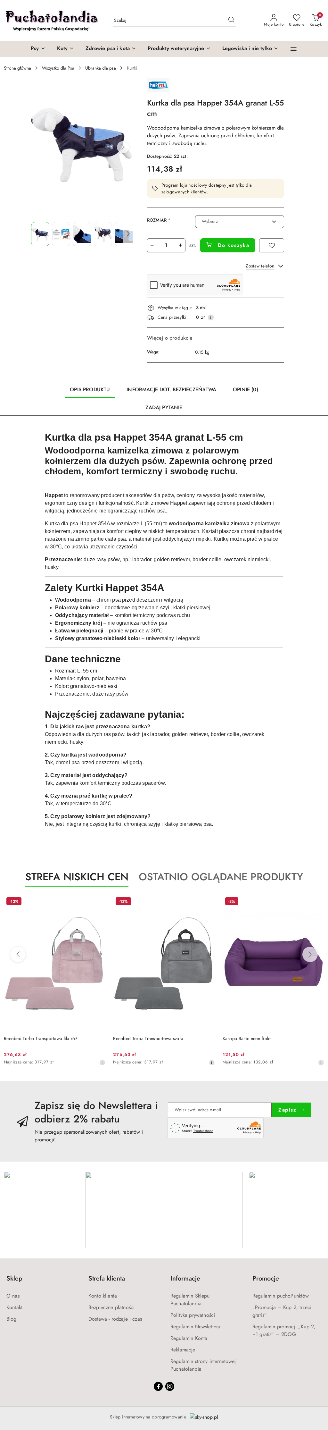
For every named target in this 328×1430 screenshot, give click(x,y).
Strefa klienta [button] (106, 1278)
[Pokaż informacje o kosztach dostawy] (210, 317)
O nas (13, 1295)
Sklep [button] (14, 1278)
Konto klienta (102, 1295)
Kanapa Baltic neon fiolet (247, 1038)
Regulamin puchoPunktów (280, 1295)
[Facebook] (158, 1386)
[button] (293, 48)
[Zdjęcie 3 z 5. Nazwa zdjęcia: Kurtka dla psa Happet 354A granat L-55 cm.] (82, 234)
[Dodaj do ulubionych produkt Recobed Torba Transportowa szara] (207, 902)
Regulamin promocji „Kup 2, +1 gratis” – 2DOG (284, 1330)
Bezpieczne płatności (111, 1307)
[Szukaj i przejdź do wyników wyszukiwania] (231, 20)
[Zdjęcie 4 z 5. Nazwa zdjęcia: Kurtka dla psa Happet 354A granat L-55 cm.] (103, 234)
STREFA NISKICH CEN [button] (76, 876)
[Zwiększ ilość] (180, 245)
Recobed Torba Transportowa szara (148, 1038)
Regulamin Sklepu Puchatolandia (190, 1299)
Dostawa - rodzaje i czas (115, 1319)
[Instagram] (169, 1386)
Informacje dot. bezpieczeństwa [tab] (171, 389)
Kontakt (14, 1307)
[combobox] (239, 221)
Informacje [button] (185, 1278)
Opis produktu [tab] (90, 389)
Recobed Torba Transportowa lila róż (40, 1038)
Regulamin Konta (188, 1338)
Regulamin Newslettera (195, 1326)
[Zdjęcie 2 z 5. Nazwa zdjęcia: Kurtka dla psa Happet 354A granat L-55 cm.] (61, 234)
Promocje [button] (265, 1278)
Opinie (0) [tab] (245, 389)
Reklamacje (182, 1349)
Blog (11, 1319)
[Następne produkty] (310, 954)
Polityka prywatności (192, 1315)
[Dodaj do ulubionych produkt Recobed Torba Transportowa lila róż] (98, 902)
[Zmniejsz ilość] (152, 245)
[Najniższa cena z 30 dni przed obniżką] (102, 1062)
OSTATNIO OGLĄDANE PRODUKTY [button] (221, 876)
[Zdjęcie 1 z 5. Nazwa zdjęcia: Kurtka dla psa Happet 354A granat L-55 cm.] (40, 234)
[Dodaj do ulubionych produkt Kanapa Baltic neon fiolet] (317, 902)
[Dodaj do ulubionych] (271, 245)
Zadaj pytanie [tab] (163, 407)
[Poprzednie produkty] (18, 954)
